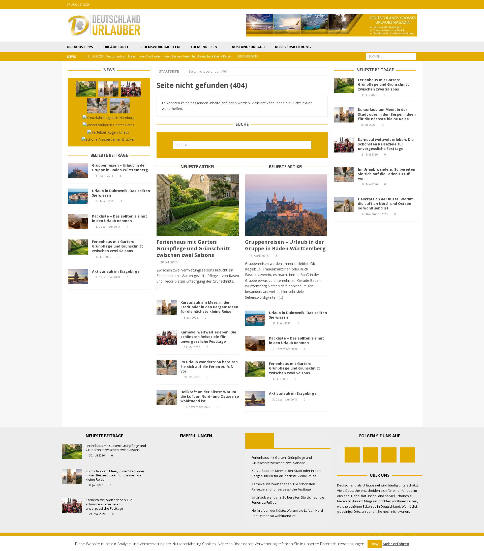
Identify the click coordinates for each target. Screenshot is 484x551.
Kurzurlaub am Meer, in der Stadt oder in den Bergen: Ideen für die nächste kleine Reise (209, 307)
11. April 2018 (258, 255)
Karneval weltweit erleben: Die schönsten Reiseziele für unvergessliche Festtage (208, 337)
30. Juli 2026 (168, 262)
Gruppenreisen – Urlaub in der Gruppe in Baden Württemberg (285, 245)
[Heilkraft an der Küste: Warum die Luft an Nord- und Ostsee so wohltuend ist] (167, 397)
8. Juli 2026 (191, 317)
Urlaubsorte (116, 46)
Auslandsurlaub (248, 46)
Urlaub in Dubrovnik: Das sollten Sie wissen (298, 315)
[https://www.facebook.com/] (388, 4)
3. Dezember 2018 (285, 399)
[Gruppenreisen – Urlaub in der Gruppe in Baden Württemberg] (286, 205)
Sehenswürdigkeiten (159, 46)
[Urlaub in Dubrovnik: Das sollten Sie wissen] (255, 318)
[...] (281, 297)
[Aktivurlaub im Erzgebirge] (255, 398)
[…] (159, 287)
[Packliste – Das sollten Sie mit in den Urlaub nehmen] (255, 343)
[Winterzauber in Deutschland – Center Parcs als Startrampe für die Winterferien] (108, 125)
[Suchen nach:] (391, 56)
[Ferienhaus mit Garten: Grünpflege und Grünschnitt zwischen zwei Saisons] (198, 205)
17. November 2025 (197, 407)
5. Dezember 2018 (285, 349)
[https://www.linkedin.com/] (418, 4)
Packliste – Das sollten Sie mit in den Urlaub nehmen (296, 340)
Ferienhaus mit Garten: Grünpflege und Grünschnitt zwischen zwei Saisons (193, 248)
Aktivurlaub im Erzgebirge (293, 393)
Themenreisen (203, 46)
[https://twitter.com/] (398, 4)
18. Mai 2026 (192, 377)
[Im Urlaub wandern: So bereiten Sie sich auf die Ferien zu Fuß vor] (167, 367)
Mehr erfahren (396, 543)
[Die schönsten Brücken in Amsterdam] (108, 139)
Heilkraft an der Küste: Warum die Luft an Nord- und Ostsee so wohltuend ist (209, 396)
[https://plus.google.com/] (408, 4)
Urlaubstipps (80, 46)
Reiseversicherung (293, 46)
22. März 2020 (282, 323)
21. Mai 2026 (192, 347)
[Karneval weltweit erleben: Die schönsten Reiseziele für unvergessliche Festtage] (167, 337)
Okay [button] (375, 544)
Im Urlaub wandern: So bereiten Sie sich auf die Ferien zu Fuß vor (209, 366)
